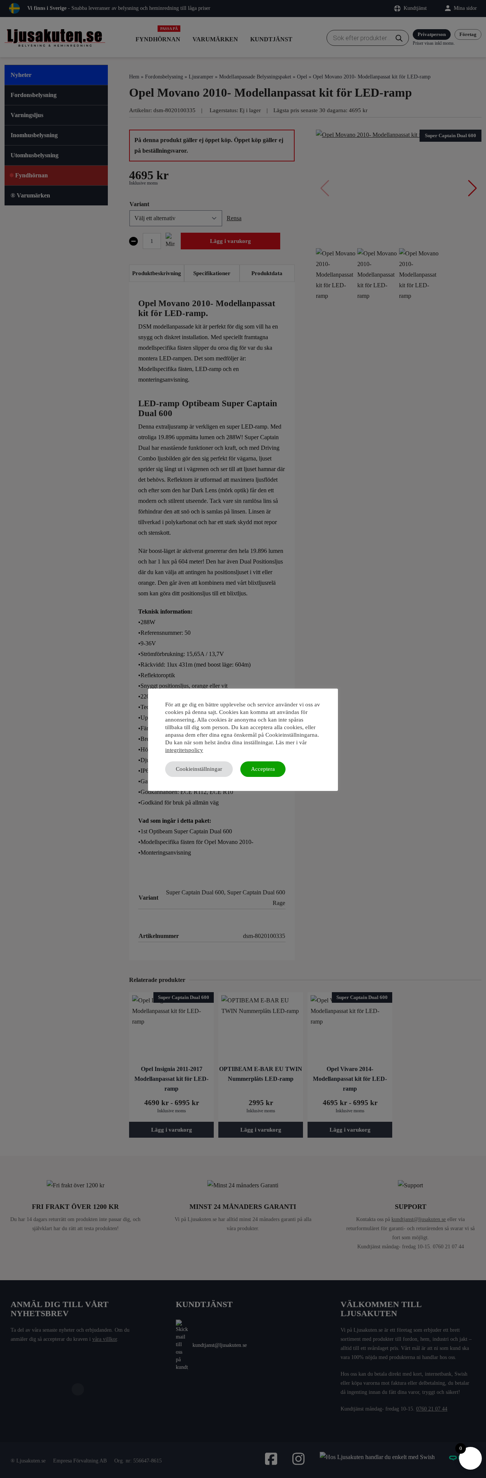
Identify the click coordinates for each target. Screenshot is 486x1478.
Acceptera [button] (263, 769)
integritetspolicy (184, 750)
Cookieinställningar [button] (199, 769)
